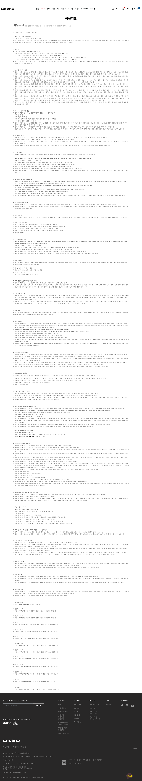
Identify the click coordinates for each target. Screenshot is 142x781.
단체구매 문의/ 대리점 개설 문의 (63, 723)
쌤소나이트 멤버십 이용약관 (95, 718)
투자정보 (77, 718)
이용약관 (6, 747)
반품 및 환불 (62, 708)
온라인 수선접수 (63, 733)
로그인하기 (93, 708)
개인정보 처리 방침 (19, 747)
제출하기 (38, 705)
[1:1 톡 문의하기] (129, 776)
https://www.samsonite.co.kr (26, 436)
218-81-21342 (51, 756)
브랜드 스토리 (78, 705)
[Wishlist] (118, 9)
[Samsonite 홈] (7, 9)
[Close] (138, 2)
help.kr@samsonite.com (26, 432)
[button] (37, 9)
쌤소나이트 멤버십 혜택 (93, 712)
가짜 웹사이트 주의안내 (62, 729)
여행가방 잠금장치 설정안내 (61, 717)
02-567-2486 (14, 769)
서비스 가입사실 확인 (76, 763)
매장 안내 (77, 715)
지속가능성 (77, 722)
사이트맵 (108, 705)
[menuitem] (37, 9)
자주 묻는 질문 (63, 711)
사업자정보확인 (8, 760)
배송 (59, 705)
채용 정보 (77, 711)
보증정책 (77, 708)
